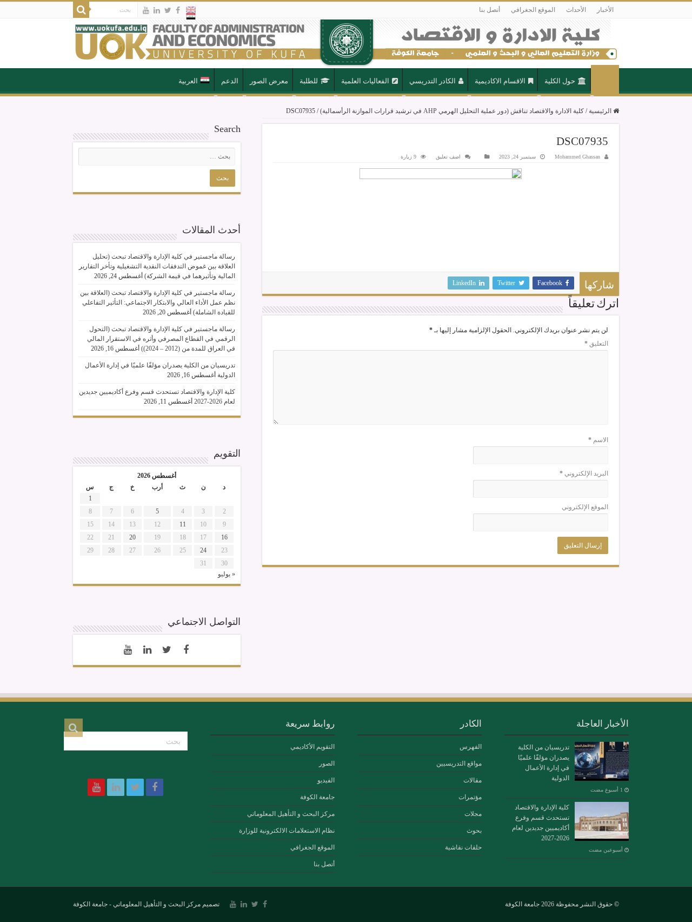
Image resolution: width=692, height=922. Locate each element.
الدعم (229, 81)
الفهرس (471, 746)
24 (203, 550)
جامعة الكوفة (317, 797)
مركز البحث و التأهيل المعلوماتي (291, 814)
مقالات (472, 780)
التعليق (596, 343)
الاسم (598, 440)
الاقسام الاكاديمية (500, 81)
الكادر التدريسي (432, 81)
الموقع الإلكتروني (585, 507)
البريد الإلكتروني (584, 473)
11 (182, 524)
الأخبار (605, 10)
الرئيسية (605, 80)
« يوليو (226, 574)
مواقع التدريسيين (459, 763)
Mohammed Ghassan (577, 157)
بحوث (474, 830)
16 (224, 537)
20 (132, 537)
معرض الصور (269, 81)
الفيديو (326, 780)
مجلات (473, 814)
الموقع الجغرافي (533, 10)
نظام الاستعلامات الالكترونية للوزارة (287, 830)
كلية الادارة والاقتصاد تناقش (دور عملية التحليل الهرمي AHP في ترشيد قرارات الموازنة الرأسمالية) (452, 111)
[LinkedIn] (156, 10)
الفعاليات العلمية (365, 81)
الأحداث (576, 10)
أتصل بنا (489, 10)
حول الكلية (559, 81)
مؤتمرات (470, 797)
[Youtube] (146, 10)
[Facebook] (178, 10)
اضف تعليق (448, 157)
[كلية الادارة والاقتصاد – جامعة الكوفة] (346, 43)
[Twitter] (167, 10)
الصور (327, 763)
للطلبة (309, 81)
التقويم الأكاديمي (312, 746)
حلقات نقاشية (463, 847)
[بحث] (81, 10)
